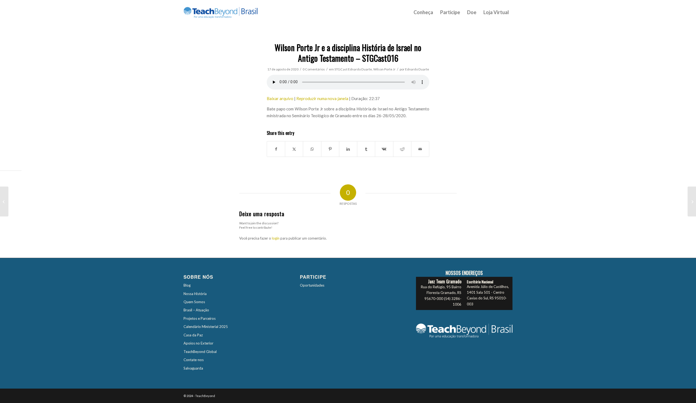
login (275, 238)
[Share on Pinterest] (330, 149)
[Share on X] (294, 149)
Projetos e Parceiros (200, 318)
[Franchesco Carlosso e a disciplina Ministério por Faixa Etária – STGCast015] (4, 201)
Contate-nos (194, 360)
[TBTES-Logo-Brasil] (228, 12)
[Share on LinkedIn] (348, 149)
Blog (187, 285)
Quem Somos (194, 302)
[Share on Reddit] (402, 149)
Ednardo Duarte (360, 69)
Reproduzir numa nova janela (322, 98)
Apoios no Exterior (198, 343)
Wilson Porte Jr (384, 69)
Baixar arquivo (280, 98)
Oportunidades (312, 285)
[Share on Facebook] (276, 149)
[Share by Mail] (420, 149)
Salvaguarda (193, 368)
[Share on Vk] (384, 149)
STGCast (340, 69)
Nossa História (195, 294)
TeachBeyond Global (200, 351)
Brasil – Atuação (196, 310)
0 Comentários (314, 69)
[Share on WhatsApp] (312, 149)
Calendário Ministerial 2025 (206, 326)
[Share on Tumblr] (366, 149)
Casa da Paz (193, 335)
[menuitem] (423, 12)
